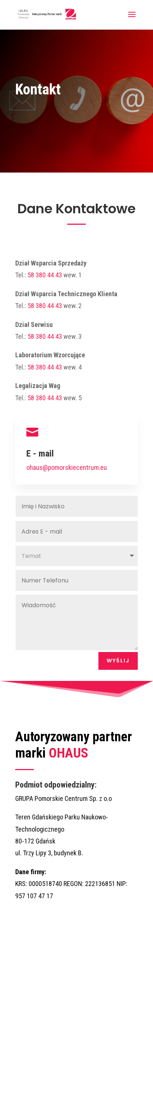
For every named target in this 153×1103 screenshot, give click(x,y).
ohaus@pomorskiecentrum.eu (66, 467)
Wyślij (118, 660)
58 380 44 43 (44, 275)
